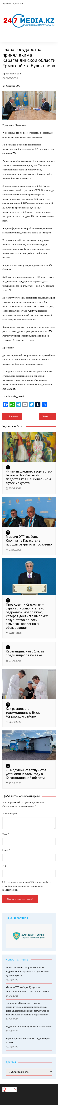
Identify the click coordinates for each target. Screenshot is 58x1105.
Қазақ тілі (18, 3)
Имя (5, 834)
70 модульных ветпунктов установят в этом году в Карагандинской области (26, 774)
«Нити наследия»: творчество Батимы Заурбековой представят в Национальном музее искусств (29, 477)
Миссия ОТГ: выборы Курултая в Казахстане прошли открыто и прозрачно (29, 540)
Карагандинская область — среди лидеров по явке (26, 653)
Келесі (46, 416)
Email (6, 850)
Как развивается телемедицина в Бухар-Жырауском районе (24, 712)
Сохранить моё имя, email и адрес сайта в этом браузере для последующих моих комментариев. (26, 885)
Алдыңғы (14, 416)
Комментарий (10, 813)
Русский (6, 3)
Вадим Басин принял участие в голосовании (29, 1026)
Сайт (5, 866)
